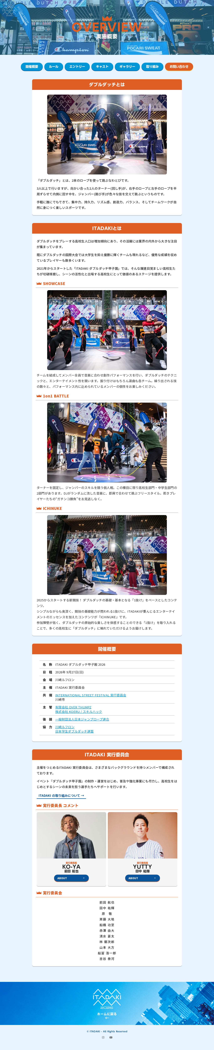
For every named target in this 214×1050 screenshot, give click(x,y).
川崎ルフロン (64, 727)
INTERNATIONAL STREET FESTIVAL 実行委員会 (90, 695)
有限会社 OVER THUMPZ (73, 707)
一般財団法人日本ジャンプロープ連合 (82, 719)
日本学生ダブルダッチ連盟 (74, 731)
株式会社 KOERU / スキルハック (78, 711)
